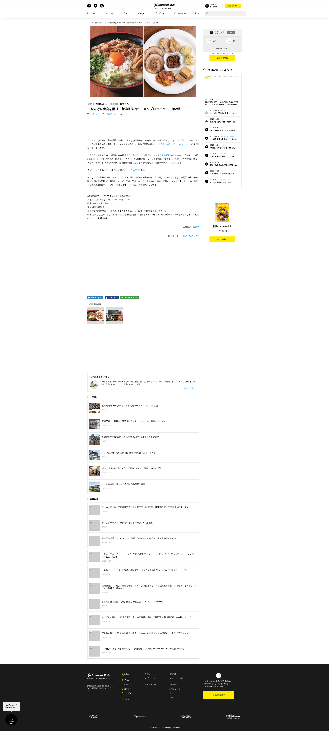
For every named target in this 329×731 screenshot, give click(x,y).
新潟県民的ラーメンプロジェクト (173, 144)
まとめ (127, 699)
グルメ (126, 13)
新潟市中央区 (112, 114)
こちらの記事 (132, 170)
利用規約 (173, 684)
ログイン (231, 32)
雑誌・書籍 (151, 684)
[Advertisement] (143, 127)
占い (197, 13)
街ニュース (92, 13)
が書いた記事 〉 (190, 388)
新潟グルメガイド (191, 236)
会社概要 (173, 674)
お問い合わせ (174, 689)
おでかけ (142, 13)
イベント (110, 13)
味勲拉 (196, 227)
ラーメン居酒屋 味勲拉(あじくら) (164, 155)
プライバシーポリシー (177, 679)
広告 (171, 698)
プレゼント (159, 13)
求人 (171, 693)
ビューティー (179, 13)
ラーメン (96, 114)
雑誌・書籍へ (222, 239)
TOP (88, 23)
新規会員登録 (232, 6)
